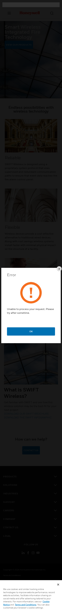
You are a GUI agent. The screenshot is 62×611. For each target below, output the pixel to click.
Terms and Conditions (25, 604)
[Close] (58, 584)
